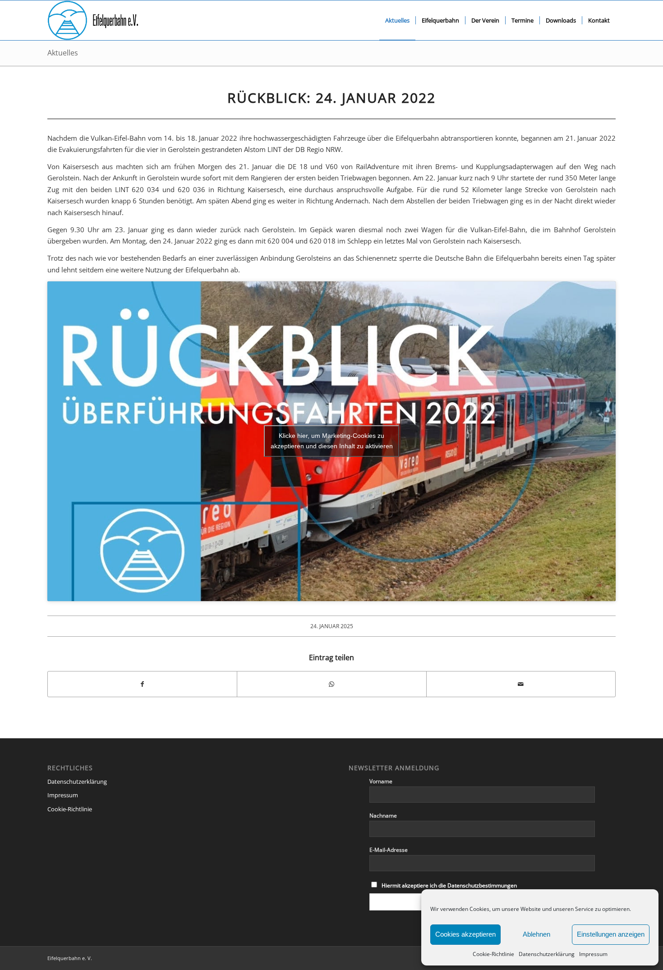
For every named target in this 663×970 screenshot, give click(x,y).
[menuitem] (397, 20)
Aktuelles (62, 53)
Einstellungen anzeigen (611, 934)
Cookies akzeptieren (465, 934)
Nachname (383, 815)
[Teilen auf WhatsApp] (331, 684)
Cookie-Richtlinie (493, 954)
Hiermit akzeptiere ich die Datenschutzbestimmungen (449, 885)
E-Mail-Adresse (388, 850)
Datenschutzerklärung (547, 954)
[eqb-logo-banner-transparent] (92, 20)
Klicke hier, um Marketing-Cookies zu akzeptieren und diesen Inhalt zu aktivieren (332, 441)
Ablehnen (536, 934)
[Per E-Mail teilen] (521, 684)
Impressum (593, 954)
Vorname (380, 781)
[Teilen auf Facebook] (142, 684)
